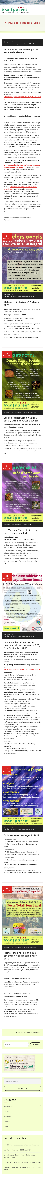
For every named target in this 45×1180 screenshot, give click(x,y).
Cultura (15, 44)
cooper (7, 42)
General (27, 44)
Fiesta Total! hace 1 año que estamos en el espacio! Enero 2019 (20, 955)
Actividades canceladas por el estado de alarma (21, 51)
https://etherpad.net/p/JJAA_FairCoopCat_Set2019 (22, 669)
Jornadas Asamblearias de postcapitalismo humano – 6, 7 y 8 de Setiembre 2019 (22, 645)
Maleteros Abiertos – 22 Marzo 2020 (21, 303)
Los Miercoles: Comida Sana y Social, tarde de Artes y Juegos (21, 419)
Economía (21, 44)
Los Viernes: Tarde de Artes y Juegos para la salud (20, 531)
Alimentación (8, 44)
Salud (32, 44)
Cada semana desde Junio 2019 (21, 835)
